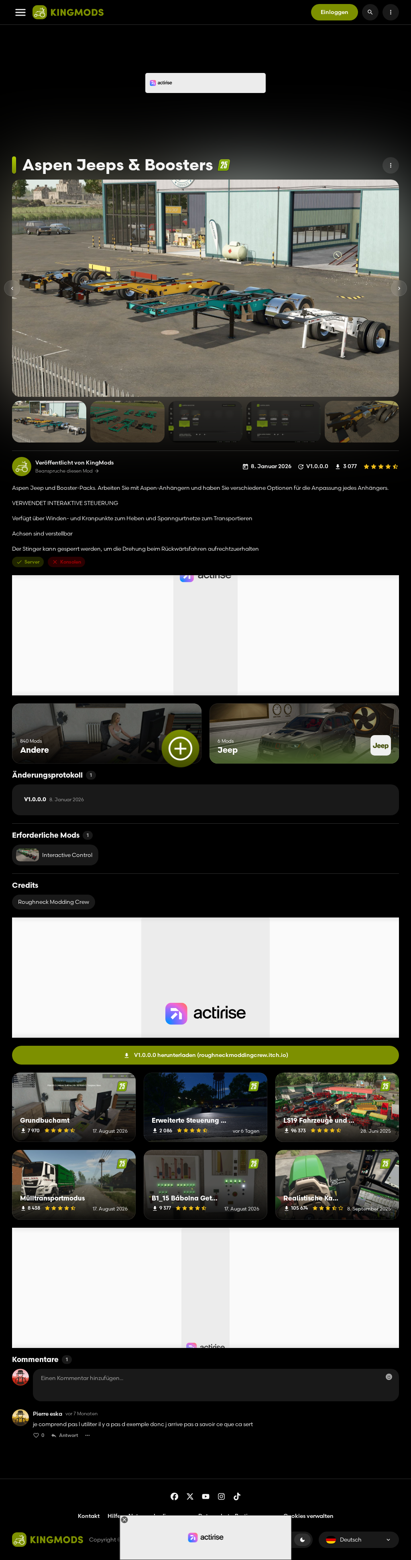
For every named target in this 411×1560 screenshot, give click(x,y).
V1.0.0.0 (54, 799)
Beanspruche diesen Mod (64, 471)
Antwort (68, 1435)
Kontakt (89, 1516)
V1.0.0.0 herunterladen (211, 1055)
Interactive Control (67, 855)
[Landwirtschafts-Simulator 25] (223, 165)
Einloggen (334, 12)
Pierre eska (47, 1413)
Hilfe (114, 1516)
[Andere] (180, 748)
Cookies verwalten (308, 1516)
